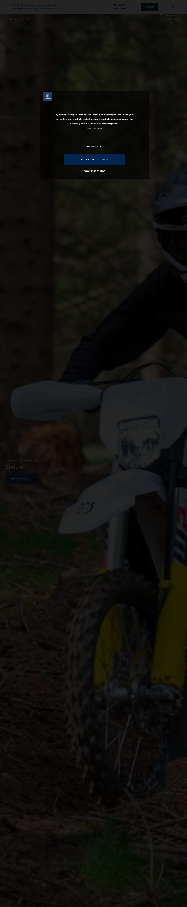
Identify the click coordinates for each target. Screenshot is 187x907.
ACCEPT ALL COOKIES (94, 159)
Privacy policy (91, 128)
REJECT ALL (94, 146)
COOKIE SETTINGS (95, 171)
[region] (94, 135)
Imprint (99, 128)
